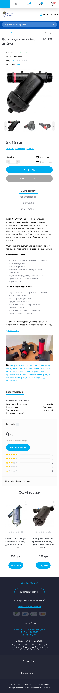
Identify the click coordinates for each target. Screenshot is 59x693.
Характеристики (28, 196)
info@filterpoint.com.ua (29, 606)
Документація (12, 330)
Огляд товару (28, 190)
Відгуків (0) (28, 202)
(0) (14, 60)
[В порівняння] (26, 502)
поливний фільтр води (17, 377)
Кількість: (11, 157)
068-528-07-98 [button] (29, 582)
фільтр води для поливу (20, 365)
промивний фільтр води (38, 374)
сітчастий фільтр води (22, 371)
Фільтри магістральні (18, 33)
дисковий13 (11, 380)
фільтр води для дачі (23, 368)
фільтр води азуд (37, 377)
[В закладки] (26, 506)
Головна (5, 33)
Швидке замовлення (29, 178)
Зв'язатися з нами (29, 592)
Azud (18, 65)
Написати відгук (18, 447)
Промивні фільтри (36, 33)
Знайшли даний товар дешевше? (20, 148)
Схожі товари (28, 208)
